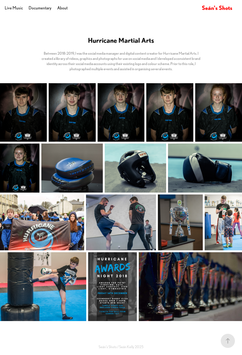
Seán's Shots (217, 7)
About (62, 7)
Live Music (14, 7)
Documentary (40, 7)
